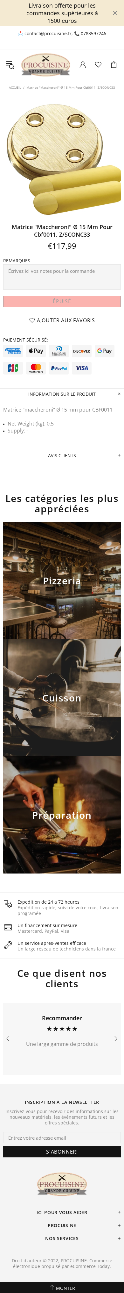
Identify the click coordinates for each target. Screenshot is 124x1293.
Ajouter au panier (62, 588)
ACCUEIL (15, 87)
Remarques (16, 261)
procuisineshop (45, 64)
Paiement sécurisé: (25, 340)
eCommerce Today (90, 1266)
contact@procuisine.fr (48, 33)
